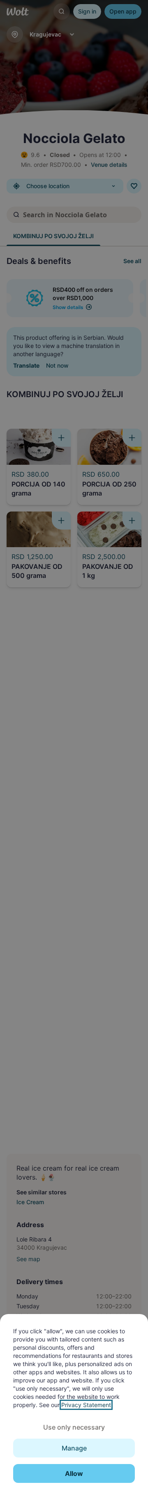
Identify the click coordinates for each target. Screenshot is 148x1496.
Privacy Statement (86, 1404)
